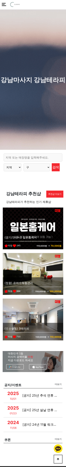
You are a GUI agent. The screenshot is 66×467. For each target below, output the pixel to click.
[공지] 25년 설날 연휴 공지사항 (40, 410)
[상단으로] (58, 459)
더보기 (58, 384)
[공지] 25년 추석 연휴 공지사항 (40, 395)
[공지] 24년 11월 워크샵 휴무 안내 (41, 424)
